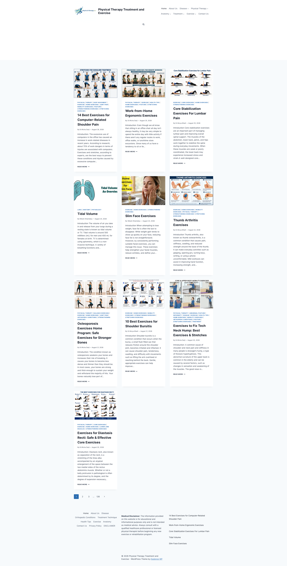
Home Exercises (92, 104)
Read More (83, 167)
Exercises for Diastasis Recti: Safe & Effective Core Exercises (94, 437)
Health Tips (154, 102)
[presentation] (95, 83)
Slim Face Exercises (140, 216)
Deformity (177, 315)
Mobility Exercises (85, 107)
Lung (79, 210)
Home (164, 8)
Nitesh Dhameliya (86, 219)
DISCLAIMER (109, 526)
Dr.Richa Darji (84, 129)
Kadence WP (156, 559)
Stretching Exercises (134, 317)
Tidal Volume (87, 214)
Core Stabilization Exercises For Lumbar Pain (189, 113)
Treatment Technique (107, 517)
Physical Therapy (84, 102)
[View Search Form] (143, 24)
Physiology (96, 210)
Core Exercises (188, 102)
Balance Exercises (101, 313)
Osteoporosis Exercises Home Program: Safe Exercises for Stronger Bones (94, 333)
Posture (97, 107)
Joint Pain (104, 104)
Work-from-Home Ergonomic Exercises (186, 525)
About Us (173, 8)
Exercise (81, 104)
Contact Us (203, 14)
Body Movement (100, 102)
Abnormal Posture (197, 313)
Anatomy (86, 210)
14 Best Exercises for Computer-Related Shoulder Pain (93, 119)
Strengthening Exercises (87, 109)
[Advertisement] (143, 43)
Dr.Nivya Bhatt (181, 123)
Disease (186, 315)
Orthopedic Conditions (87, 317)
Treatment (196, 321)
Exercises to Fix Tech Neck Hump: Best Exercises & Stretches (190, 330)
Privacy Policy (95, 526)
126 (98, 496)
